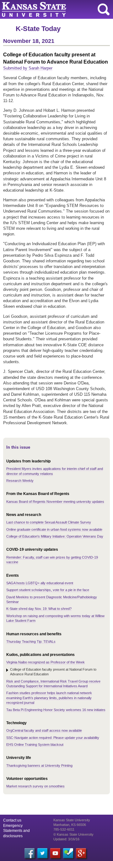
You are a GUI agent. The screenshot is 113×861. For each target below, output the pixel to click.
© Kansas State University (73, 834)
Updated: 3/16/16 (66, 839)
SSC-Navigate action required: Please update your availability (52, 738)
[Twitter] (42, 853)
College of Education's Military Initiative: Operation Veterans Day (54, 536)
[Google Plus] (81, 853)
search (103, 9)
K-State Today (38, 29)
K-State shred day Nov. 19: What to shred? (39, 609)
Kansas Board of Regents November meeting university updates (55, 501)
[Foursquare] (68, 853)
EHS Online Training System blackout (34, 744)
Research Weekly (20, 480)
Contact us (12, 820)
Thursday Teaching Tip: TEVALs (31, 641)
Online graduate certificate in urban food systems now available (54, 529)
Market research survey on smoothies (35, 786)
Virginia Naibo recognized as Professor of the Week (45, 662)
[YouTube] (55, 853)
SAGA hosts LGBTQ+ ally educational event (39, 583)
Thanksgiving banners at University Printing (39, 765)
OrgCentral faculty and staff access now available (44, 730)
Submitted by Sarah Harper (27, 68)
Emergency (13, 825)
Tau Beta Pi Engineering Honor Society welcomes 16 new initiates (55, 710)
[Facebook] (29, 853)
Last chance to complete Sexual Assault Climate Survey (48, 522)
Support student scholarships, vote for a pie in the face (47, 590)
